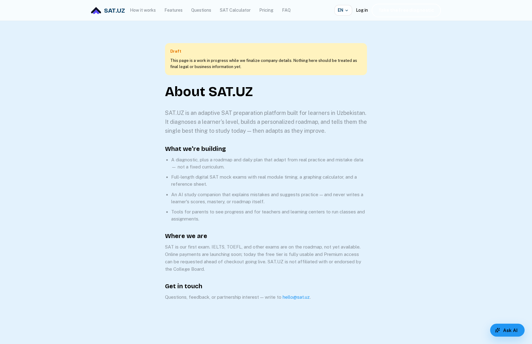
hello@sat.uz (296, 297)
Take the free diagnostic (406, 10)
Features (173, 10)
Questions (201, 10)
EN (340, 10)
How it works (143, 10)
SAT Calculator (235, 10)
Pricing (266, 10)
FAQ (286, 10)
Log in (362, 10)
